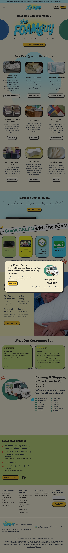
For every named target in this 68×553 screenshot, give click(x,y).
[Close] (61, 259)
